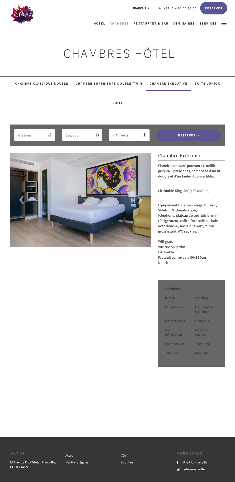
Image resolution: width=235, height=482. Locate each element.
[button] (224, 23)
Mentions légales (76, 462)
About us (127, 462)
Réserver (187, 135)
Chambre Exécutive (168, 83)
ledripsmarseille (194, 469)
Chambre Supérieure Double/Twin (109, 83)
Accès (69, 455)
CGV (123, 455)
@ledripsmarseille (195, 462)
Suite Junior (207, 83)
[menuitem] (101, 23)
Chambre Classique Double (41, 83)
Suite (117, 103)
